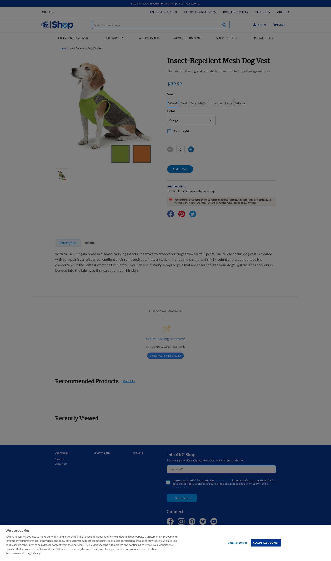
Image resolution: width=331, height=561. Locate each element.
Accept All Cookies (266, 542)
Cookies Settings (237, 542)
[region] (165, 543)
